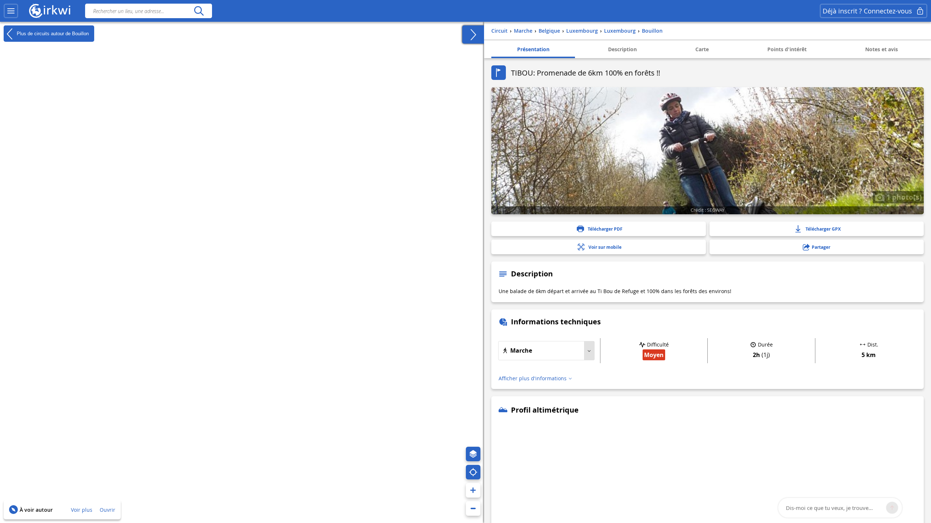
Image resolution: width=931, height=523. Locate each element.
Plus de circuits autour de (52, 33)
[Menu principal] (11, 11)
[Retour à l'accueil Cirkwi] (50, 11)
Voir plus (81, 509)
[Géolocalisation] (473, 472)
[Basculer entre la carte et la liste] (473, 34)
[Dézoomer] (473, 508)
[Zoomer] (473, 490)
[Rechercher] (199, 11)
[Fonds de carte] (473, 454)
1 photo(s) (903, 197)
